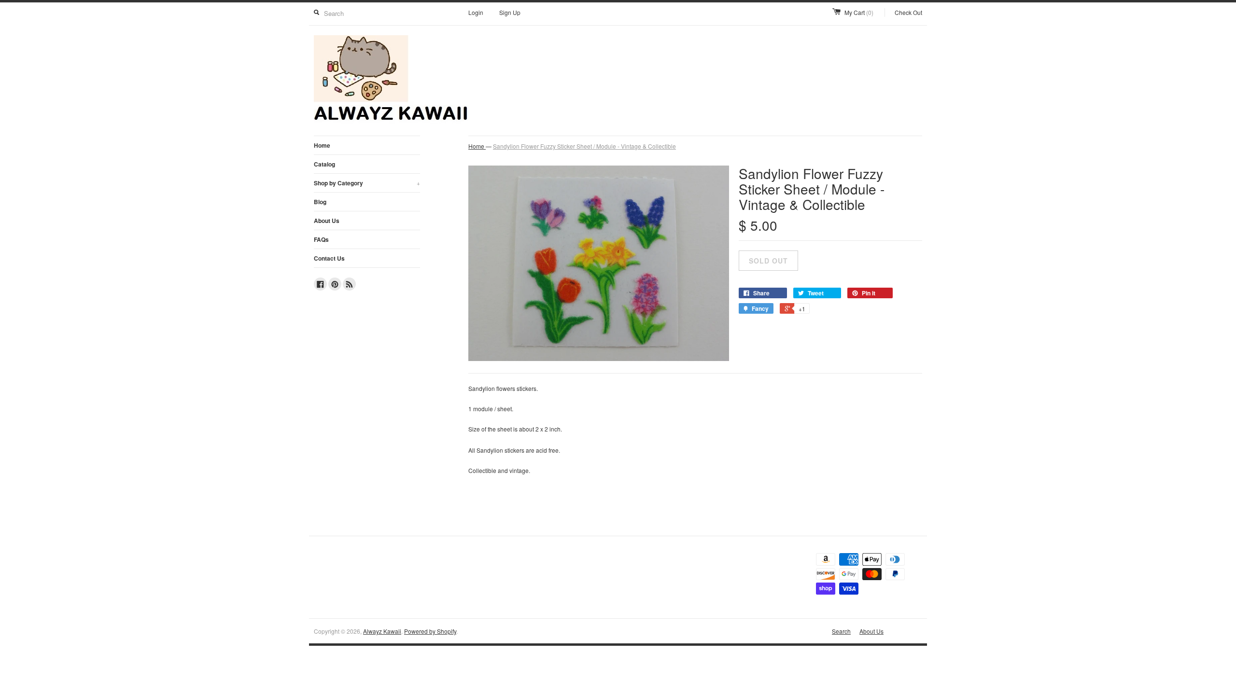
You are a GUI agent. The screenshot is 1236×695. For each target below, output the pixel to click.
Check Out (908, 12)
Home (322, 145)
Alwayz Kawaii (382, 631)
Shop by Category (367, 183)
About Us (326, 220)
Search (841, 631)
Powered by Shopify (430, 631)
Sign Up (509, 12)
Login (475, 12)
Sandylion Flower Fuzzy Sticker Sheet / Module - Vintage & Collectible (584, 146)
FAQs (321, 239)
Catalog (324, 164)
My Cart (858, 12)
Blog (320, 201)
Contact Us (329, 258)
